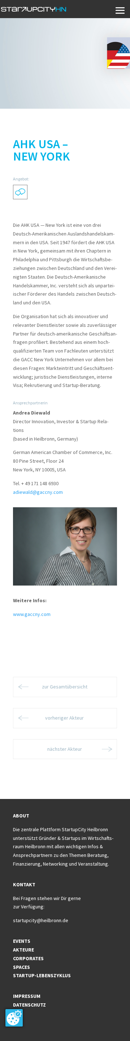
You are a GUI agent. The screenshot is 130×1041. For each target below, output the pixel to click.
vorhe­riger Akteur (65, 718)
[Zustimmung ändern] (14, 1018)
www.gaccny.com (32, 614)
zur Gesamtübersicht (65, 686)
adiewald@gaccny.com (38, 492)
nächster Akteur (65, 749)
